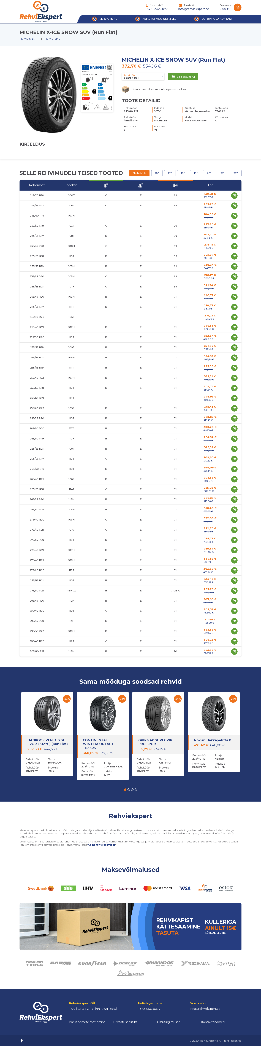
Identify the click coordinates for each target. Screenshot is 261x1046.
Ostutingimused (168, 1022)
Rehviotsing (52, 39)
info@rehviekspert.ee (193, 9)
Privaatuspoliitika (125, 1022)
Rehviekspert (28, 39)
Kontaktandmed (213, 1022)
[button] (125, 789)
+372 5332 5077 (156, 9)
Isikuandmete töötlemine (87, 1022)
